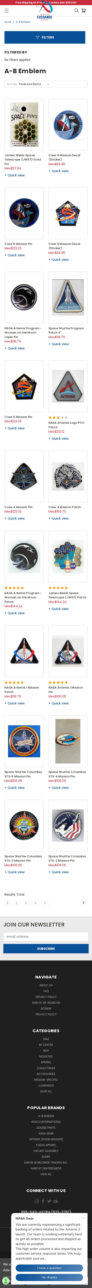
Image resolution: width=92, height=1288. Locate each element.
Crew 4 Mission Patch (64, 507)
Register (54, 1003)
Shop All (46, 1091)
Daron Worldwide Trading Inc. (46, 1162)
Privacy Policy (46, 997)
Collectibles (46, 1068)
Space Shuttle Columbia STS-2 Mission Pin (67, 858)
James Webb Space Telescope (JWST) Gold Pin (22, 159)
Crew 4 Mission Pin (18, 507)
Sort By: (12, 84)
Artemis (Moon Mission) (46, 1139)
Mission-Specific (46, 1080)
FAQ (46, 991)
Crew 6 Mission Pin (18, 244)
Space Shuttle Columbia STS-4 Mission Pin (67, 774)
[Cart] (84, 10)
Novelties (46, 1056)
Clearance (46, 1085)
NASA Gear (46, 1133)
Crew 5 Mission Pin (18, 417)
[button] (44, 37)
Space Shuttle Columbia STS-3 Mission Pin (23, 858)
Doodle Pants (46, 1128)
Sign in (37, 1003)
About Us (46, 985)
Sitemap (46, 1008)
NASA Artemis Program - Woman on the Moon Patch (23, 597)
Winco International (46, 1122)
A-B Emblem (46, 1116)
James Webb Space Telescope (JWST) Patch (67, 595)
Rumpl (46, 1157)
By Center (46, 1045)
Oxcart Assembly (46, 1151)
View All (46, 1174)
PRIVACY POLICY (46, 1014)
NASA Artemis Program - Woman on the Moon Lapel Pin (23, 332)
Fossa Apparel (46, 1145)
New (46, 1051)
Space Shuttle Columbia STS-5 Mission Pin (23, 774)
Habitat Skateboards (46, 1168)
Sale (46, 1039)
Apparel (46, 1062)
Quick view (16, 175)
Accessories (46, 1074)
